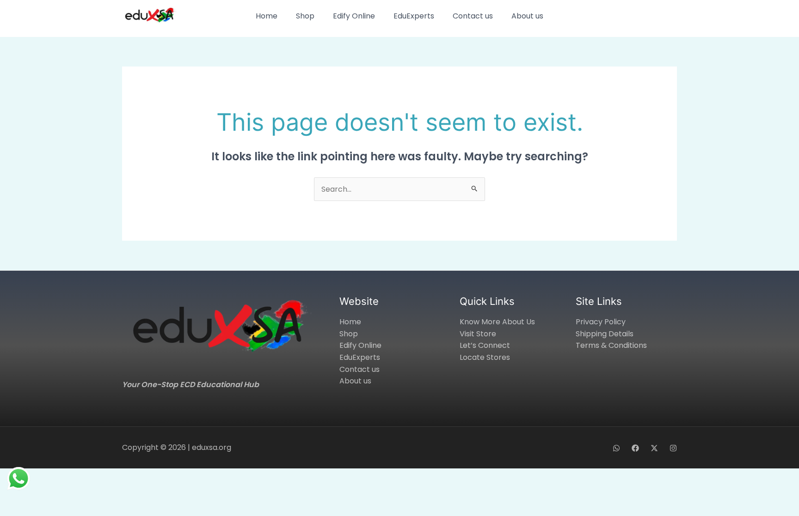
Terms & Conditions (611, 345)
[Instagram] (673, 448)
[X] (654, 448)
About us (527, 16)
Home (266, 16)
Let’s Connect (485, 345)
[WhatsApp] (616, 448)
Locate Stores (485, 357)
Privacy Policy (601, 321)
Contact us (473, 16)
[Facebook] (635, 448)
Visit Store (478, 333)
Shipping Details (604, 333)
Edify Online (354, 16)
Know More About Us (497, 321)
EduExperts (413, 16)
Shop (305, 16)
